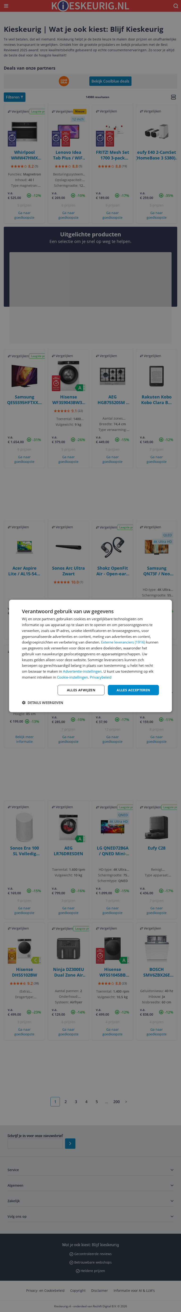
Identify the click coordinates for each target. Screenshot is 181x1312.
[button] (42, 702)
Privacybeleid (100, 677)
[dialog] (90, 656)
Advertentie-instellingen (82, 671)
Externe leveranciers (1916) (123, 642)
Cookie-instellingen (72, 677)
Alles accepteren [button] (133, 690)
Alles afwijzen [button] (81, 690)
